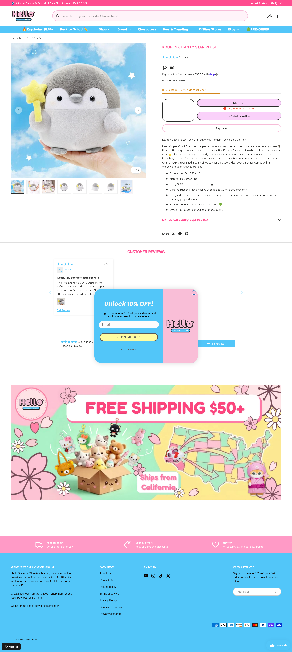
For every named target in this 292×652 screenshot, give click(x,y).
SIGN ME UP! (128, 337)
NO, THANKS (129, 349)
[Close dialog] (194, 293)
